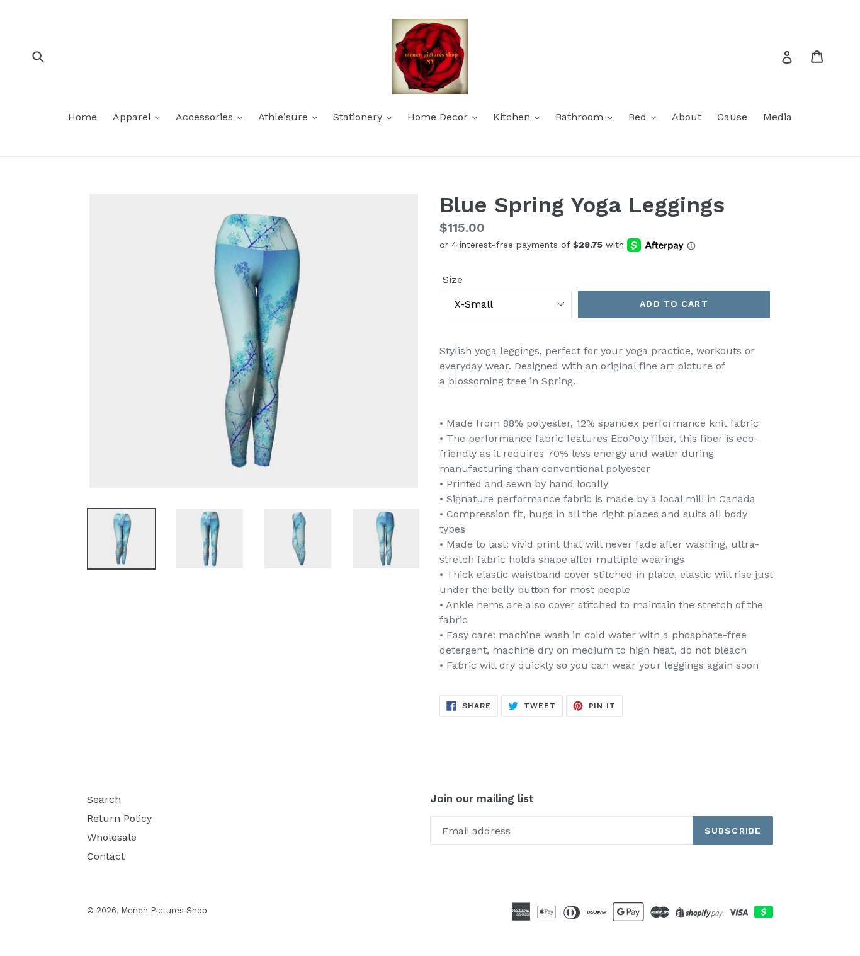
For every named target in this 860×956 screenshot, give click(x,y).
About (686, 117)
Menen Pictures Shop (164, 910)
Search (104, 799)
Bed (639, 117)
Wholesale (112, 837)
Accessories (206, 117)
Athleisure (284, 117)
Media (777, 117)
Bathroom (580, 117)
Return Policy (119, 818)
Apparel (133, 117)
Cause (732, 117)
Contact (106, 856)
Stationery (359, 117)
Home (82, 117)
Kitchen (513, 117)
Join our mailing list (482, 798)
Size (453, 279)
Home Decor (439, 117)
